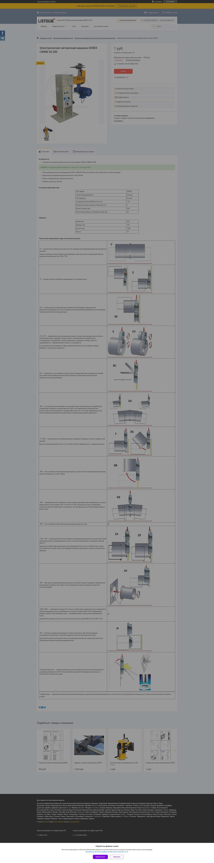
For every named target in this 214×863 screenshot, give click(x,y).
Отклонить (116, 857)
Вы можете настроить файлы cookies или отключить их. (106, 852)
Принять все (100, 857)
